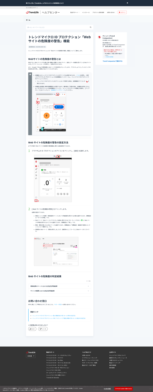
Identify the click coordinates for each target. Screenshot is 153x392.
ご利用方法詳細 (109, 57)
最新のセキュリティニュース (118, 358)
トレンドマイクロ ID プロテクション (57, 368)
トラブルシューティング (89, 358)
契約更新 (112, 368)
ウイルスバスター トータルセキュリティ (58, 355)
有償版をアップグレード (58, 90)
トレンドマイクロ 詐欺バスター (56, 375)
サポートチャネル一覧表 (89, 363)
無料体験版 (112, 365)
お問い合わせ (110, 12)
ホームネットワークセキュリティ (56, 373)
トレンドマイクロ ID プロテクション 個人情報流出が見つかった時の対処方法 (53, 315)
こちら (78, 75)
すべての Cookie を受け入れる (123, 389)
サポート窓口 (58, 304)
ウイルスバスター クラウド (54, 358)
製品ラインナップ (114, 363)
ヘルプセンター (51, 12)
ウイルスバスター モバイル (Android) (58, 363)
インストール (86, 12)
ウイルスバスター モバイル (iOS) (56, 365)
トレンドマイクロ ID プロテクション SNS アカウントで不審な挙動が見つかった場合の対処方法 (58, 318)
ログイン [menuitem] (123, 12)
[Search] (90, 27)
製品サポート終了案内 (89, 365)
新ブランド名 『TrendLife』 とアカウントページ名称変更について (45, 3)
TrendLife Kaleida (52, 377)
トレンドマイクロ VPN (53, 370)
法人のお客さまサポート (32, 7)
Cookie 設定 (107, 389)
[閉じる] (150, 389)
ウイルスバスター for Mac (54, 360)
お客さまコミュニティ (116, 360)
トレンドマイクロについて (117, 355)
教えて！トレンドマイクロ (90, 360)
